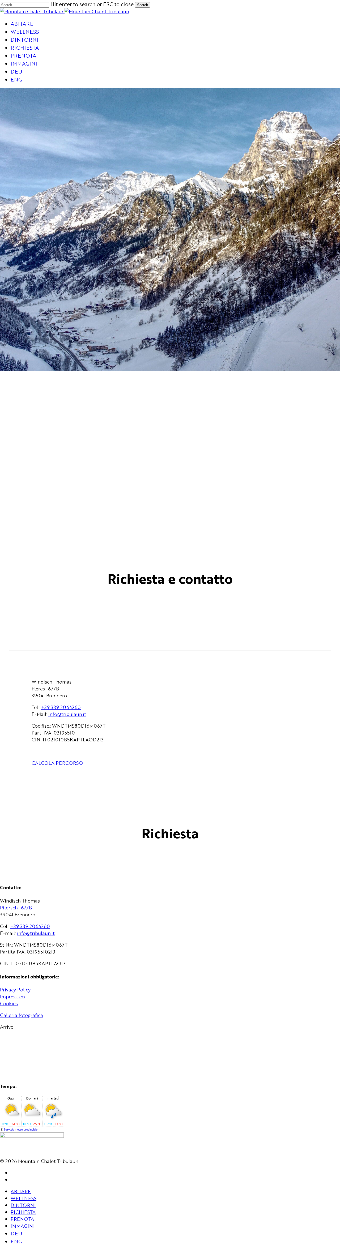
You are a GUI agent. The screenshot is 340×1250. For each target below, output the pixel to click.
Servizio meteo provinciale (20, 1129)
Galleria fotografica (21, 1015)
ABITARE (21, 1191)
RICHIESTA (23, 1212)
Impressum (12, 996)
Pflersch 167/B (16, 907)
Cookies (9, 1003)
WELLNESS (23, 1198)
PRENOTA (22, 1218)
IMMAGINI (23, 1225)
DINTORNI (23, 1205)
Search (142, 5)
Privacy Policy (15, 989)
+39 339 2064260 (61, 707)
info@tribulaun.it (67, 714)
